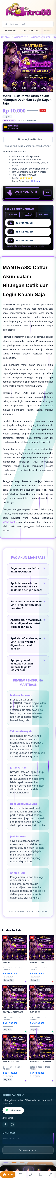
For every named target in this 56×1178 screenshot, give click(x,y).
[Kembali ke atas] (50, 1157)
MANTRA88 (10, 30)
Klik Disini (35, 181)
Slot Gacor (43, 215)
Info (47, 193)
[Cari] (6, 24)
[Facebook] (5, 1124)
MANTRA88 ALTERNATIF (40, 37)
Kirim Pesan (15, 1110)
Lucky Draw (12, 215)
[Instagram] (12, 1124)
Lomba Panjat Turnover (28, 215)
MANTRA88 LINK (30, 30)
